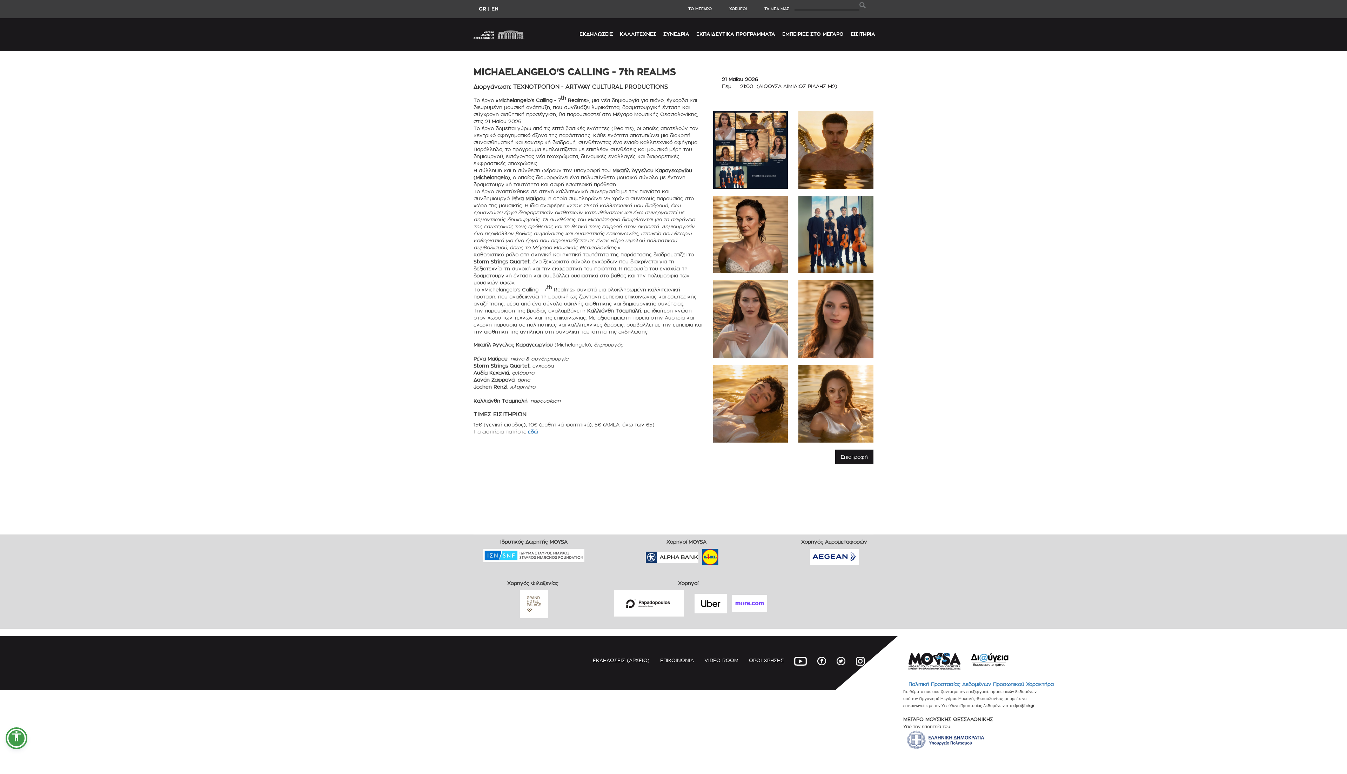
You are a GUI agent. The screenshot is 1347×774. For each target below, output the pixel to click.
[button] (16, 738)
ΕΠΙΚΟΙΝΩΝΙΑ (677, 660)
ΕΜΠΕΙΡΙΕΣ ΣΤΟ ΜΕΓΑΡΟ (813, 33)
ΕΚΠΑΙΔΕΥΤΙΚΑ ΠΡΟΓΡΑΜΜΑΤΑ (735, 33)
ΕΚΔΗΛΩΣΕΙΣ (596, 33)
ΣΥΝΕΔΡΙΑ (676, 33)
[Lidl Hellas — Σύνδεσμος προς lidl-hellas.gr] (700, 555)
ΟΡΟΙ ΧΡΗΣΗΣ (766, 660)
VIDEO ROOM (721, 660)
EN (494, 8)
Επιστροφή (854, 456)
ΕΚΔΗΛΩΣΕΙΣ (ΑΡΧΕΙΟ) (621, 660)
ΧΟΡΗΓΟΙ (738, 9)
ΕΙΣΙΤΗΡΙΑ (863, 33)
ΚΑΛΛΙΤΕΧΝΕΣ (638, 33)
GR (482, 8)
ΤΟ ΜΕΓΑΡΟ (700, 9)
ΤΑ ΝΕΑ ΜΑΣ (776, 9)
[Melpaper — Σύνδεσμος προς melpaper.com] (730, 555)
